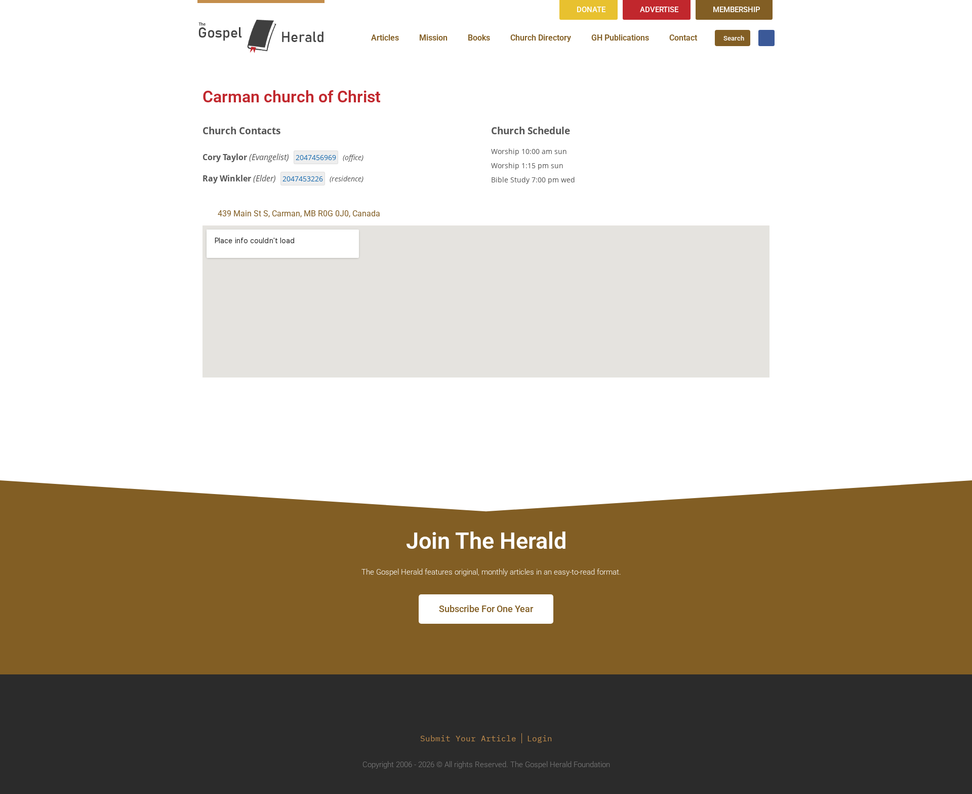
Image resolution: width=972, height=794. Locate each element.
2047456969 (316, 157)
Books (479, 38)
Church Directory (540, 38)
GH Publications (620, 38)
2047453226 (302, 178)
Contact (683, 38)
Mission (433, 38)
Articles (385, 38)
